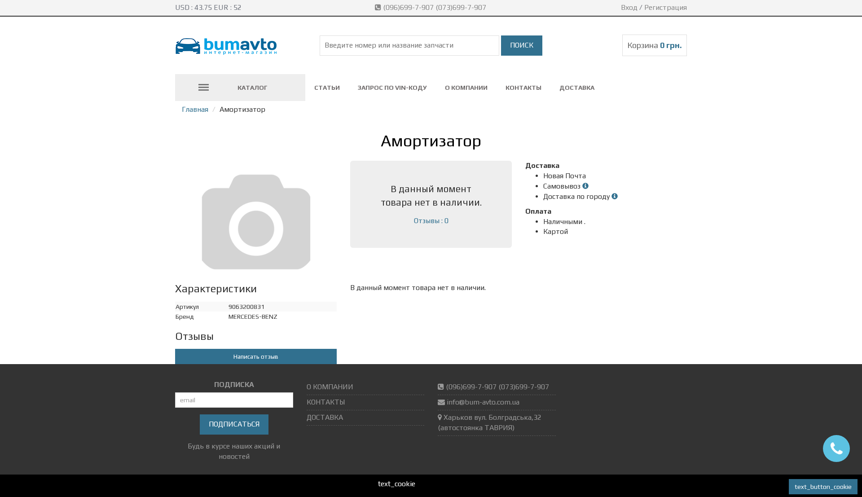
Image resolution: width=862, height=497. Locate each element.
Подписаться (234, 424)
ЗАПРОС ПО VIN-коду (392, 87)
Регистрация (665, 7)
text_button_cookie (823, 486)
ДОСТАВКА (576, 87)
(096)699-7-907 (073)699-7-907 (434, 7)
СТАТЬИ (327, 87)
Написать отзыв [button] (255, 356)
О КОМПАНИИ (466, 87)
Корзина (654, 45)
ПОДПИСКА (234, 384)
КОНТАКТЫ (523, 87)
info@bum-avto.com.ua (483, 402)
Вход (629, 7)
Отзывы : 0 (431, 220)
